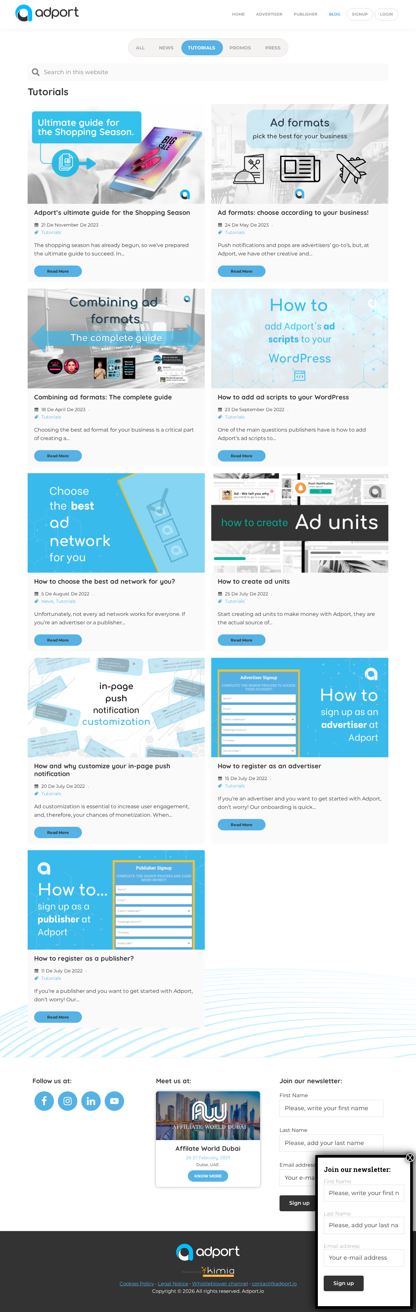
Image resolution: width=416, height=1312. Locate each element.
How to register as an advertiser (269, 766)
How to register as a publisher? (84, 958)
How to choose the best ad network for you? (104, 581)
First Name (294, 1095)
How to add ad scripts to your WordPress (283, 397)
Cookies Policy (137, 1283)
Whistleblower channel (220, 1283)
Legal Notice (173, 1283)
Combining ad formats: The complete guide (103, 397)
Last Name (293, 1130)
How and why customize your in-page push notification (102, 770)
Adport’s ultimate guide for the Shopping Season (112, 212)
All (141, 48)
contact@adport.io (274, 1283)
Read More (58, 271)
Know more (208, 1176)
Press (272, 48)
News (167, 48)
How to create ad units (254, 581)
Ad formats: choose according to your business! (293, 212)
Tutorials (202, 48)
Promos (240, 48)
